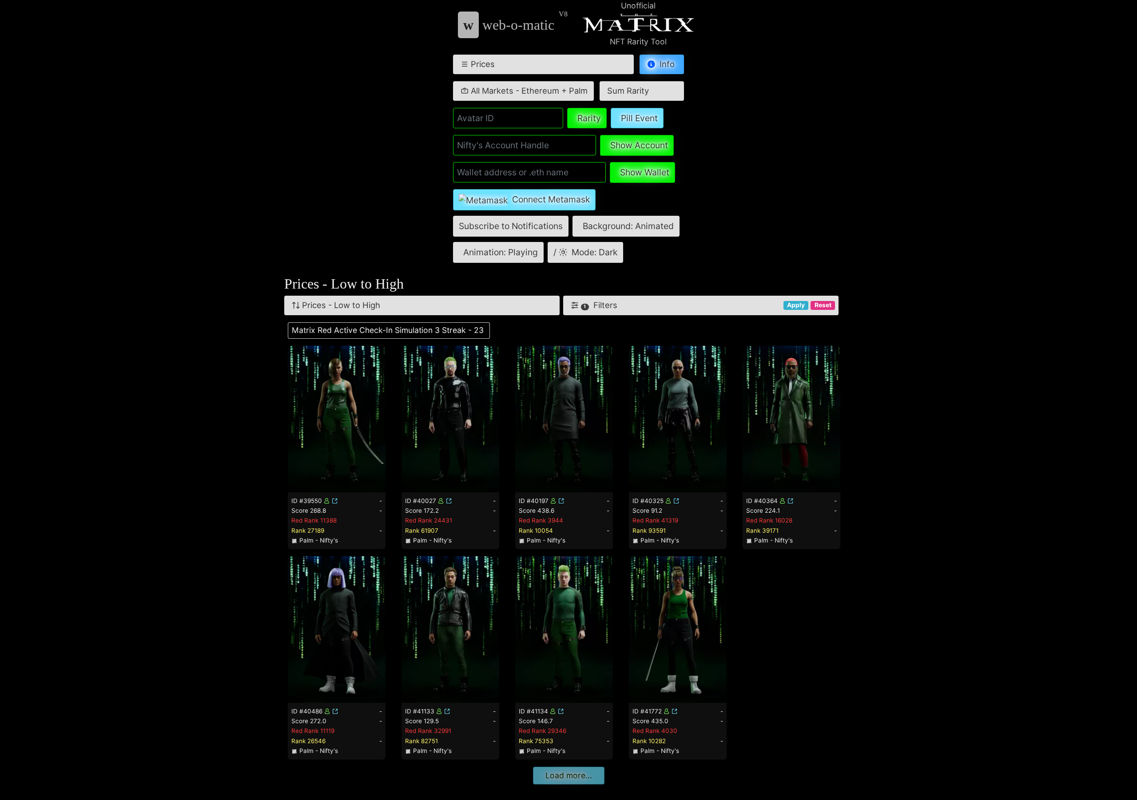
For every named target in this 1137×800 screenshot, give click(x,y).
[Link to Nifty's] (335, 500)
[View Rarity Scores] (337, 418)
